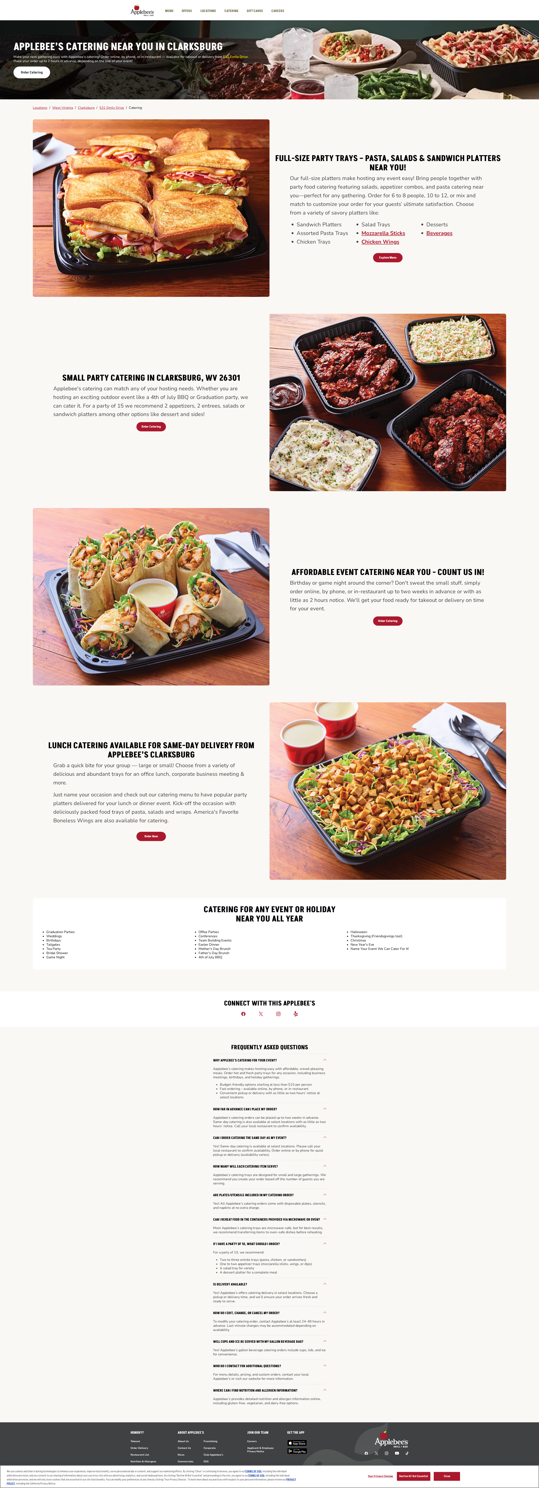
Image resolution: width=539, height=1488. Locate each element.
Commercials (185, 1461)
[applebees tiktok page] (405, 1453)
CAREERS (277, 11)
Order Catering (32, 72)
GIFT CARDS (255, 11)
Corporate (210, 1448)
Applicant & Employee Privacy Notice (260, 1449)
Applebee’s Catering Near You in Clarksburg (118, 47)
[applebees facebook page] (366, 1453)
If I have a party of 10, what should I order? (246, 1244)
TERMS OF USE (253, 1471)
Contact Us (184, 1448)
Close (447, 1476)
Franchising (210, 1441)
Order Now (151, 836)
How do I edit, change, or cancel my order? (246, 1313)
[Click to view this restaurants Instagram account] (278, 1013)
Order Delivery (139, 1448)
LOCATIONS (208, 11)
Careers (252, 1441)
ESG (206, 1461)
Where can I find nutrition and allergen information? (255, 1390)
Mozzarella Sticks (383, 233)
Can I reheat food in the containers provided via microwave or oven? (266, 1219)
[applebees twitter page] (376, 1453)
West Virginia (62, 108)
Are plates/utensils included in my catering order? (253, 1195)
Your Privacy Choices (380, 1476)
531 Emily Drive (111, 108)
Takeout (135, 1441)
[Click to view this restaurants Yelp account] (296, 1013)
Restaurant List (140, 1454)
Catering (135, 107)
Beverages (439, 233)
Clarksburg (86, 108)
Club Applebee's (213, 1454)
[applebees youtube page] (397, 1453)
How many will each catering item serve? (245, 1166)
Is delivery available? (230, 1284)
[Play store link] (297, 1451)
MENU (169, 11)
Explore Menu (387, 258)
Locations (40, 108)
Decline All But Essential (413, 1476)
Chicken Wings (380, 241)
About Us (183, 1441)
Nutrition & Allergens (143, 1461)
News (181, 1454)
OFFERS (187, 11)
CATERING (231, 11)
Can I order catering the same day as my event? (250, 1138)
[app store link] (297, 1443)
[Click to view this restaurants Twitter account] (261, 1013)
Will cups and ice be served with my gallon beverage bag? (258, 1341)
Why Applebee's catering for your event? (245, 1060)
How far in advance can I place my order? (245, 1109)
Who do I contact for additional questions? (247, 1366)
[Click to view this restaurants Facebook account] (243, 1013)
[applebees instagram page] (387, 1453)
